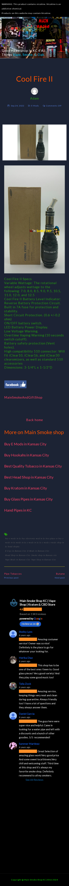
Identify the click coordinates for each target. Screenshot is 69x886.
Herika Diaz (26, 657)
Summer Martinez (29, 743)
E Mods (35, 105)
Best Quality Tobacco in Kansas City (33, 466)
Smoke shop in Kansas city (44, 555)
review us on (29, 623)
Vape (17, 54)
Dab (41, 54)
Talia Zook (25, 683)
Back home (34, 420)
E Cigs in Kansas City (15, 550)
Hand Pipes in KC (18, 510)
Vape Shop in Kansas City (43, 559)
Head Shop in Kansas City (17, 555)
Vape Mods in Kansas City (17, 559)
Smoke (28, 54)
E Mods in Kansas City (38, 550)
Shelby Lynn (25, 631)
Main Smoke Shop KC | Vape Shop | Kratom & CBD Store (38, 602)
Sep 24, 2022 (17, 105)
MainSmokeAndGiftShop (23, 397)
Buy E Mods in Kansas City (25, 444)
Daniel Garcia (26, 713)
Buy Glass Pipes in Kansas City (28, 499)
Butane (60, 573)
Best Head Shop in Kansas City (28, 477)
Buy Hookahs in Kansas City (26, 455)
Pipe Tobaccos (13, 573)
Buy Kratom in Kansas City (25, 488)
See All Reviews (34, 779)
